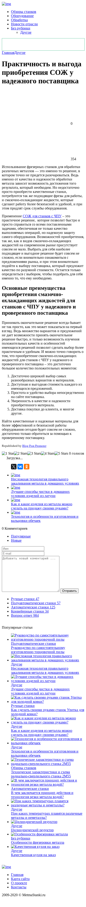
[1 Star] (8, 453)
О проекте (19, 883)
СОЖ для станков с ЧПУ (42, 216)
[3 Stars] (34, 453)
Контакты (18, 887)
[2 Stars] (21, 453)
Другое (25, 32)
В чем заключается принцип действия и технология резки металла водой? (42, 795)
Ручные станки (23, 706)
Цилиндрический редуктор (32, 830)
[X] (14, 466)
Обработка (19, 20)
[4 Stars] (48, 453)
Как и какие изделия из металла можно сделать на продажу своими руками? (41, 506)
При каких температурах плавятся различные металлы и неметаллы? (46, 815)
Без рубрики (20, 28)
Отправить (69, 591)
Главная (8, 53)
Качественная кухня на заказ (33, 855)
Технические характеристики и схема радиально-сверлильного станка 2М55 (41, 774)
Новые (16, 540)
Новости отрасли (24, 24)
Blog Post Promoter (34, 446)
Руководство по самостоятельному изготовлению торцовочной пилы (38, 650)
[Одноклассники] (26, 466)
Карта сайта (20, 879)
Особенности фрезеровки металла (37, 842)
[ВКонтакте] (20, 466)
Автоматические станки (30, 789)
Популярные (21, 536)
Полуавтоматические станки (33, 643)
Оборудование (22, 16)
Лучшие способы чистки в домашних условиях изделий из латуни (40, 494)
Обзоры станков (23, 12)
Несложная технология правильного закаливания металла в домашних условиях (45, 481)
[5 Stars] (61, 453)
